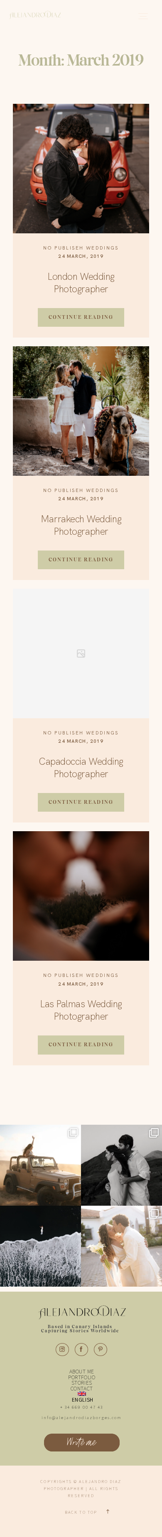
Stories (81, 1383)
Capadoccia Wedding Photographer (81, 767)
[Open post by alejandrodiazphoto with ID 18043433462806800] (40, 1165)
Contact (82, 1389)
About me (81, 1372)
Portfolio (81, 1377)
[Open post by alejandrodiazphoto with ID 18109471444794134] (121, 1165)
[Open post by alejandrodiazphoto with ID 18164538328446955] (121, 1246)
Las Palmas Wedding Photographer (81, 1010)
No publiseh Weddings (81, 248)
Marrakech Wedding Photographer (81, 525)
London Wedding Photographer (81, 282)
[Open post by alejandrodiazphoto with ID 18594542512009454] (40, 1246)
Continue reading (81, 317)
